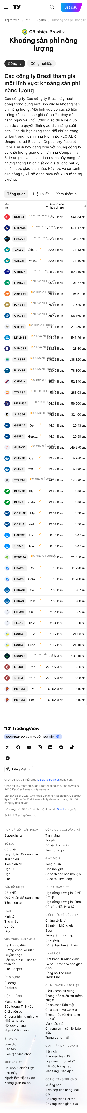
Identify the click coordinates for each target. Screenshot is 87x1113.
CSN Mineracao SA (33, 458)
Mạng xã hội (13, 1001)
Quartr (61, 809)
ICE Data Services (48, 779)
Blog (48, 930)
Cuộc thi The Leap (58, 879)
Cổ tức (9, 926)
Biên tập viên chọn (17, 1054)
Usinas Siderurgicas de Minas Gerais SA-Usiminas (33, 535)
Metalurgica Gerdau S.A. (34, 513)
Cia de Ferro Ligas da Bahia (33, 612)
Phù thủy (10, 1073)
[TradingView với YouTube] (29, 747)
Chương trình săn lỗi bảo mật (63, 1030)
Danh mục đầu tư (17, 945)
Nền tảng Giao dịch (59, 1071)
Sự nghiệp (52, 940)
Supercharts (13, 835)
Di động (10, 983)
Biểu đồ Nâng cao (58, 1066)
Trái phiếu (11, 859)
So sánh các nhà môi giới (63, 874)
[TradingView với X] (7, 747)
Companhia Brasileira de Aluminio (34, 568)
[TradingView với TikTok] (72, 747)
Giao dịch (11, 1044)
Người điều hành (16, 1030)
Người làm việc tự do (19, 1078)
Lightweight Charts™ (60, 1061)
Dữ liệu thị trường (57, 845)
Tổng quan (53, 864)
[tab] (14, 63)
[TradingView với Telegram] (61, 747)
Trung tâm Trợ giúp (59, 935)
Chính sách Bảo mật (59, 1005)
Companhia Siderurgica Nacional (34, 590)
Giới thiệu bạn (14, 1011)
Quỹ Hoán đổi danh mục (22, 854)
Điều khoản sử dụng (60, 991)
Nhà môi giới (54, 869)
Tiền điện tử (13, 864)
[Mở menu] (6, 7)
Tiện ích (51, 1051)
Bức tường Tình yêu (18, 1006)
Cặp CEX (10, 869)
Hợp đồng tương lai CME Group (63, 895)
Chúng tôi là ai (55, 920)
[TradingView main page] (22, 728)
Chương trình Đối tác (60, 1099)
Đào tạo (10, 1049)
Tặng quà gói (54, 850)
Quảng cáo (53, 1085)
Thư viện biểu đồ (57, 1056)
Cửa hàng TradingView (62, 959)
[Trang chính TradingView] (17, 7)
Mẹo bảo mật (54, 1023)
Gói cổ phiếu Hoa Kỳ (60, 906)
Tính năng (52, 835)
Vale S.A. (33, 250)
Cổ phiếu (10, 849)
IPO (7, 931)
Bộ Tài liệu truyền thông (62, 945)
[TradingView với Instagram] (40, 747)
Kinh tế (9, 916)
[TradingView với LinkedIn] (50, 747)
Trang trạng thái (57, 1037)
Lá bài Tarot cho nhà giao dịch (63, 966)
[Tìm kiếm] (52, 7)
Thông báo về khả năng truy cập (62, 1016)
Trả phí (50, 840)
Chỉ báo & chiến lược (19, 1068)
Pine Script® (13, 969)
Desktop (10, 988)
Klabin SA (33, 491)
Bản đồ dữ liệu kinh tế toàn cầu (20, 962)
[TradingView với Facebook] (18, 747)
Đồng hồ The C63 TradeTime (58, 975)
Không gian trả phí (17, 1083)
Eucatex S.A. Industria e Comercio (34, 634)
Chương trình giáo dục (61, 1104)
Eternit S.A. (33, 667)
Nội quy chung (15, 1025)
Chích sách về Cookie (61, 1010)
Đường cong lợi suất (19, 950)
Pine (7, 879)
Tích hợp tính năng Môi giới (62, 1092)
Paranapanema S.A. (34, 689)
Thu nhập (11, 921)
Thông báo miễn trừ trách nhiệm (64, 998)
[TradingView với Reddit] (7, 758)
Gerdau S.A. (34, 425)
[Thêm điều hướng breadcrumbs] (28, 20)
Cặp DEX (10, 874)
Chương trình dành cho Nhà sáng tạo (21, 1018)
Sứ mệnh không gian (60, 925)
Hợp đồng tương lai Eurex (64, 902)
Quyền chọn (13, 955)
